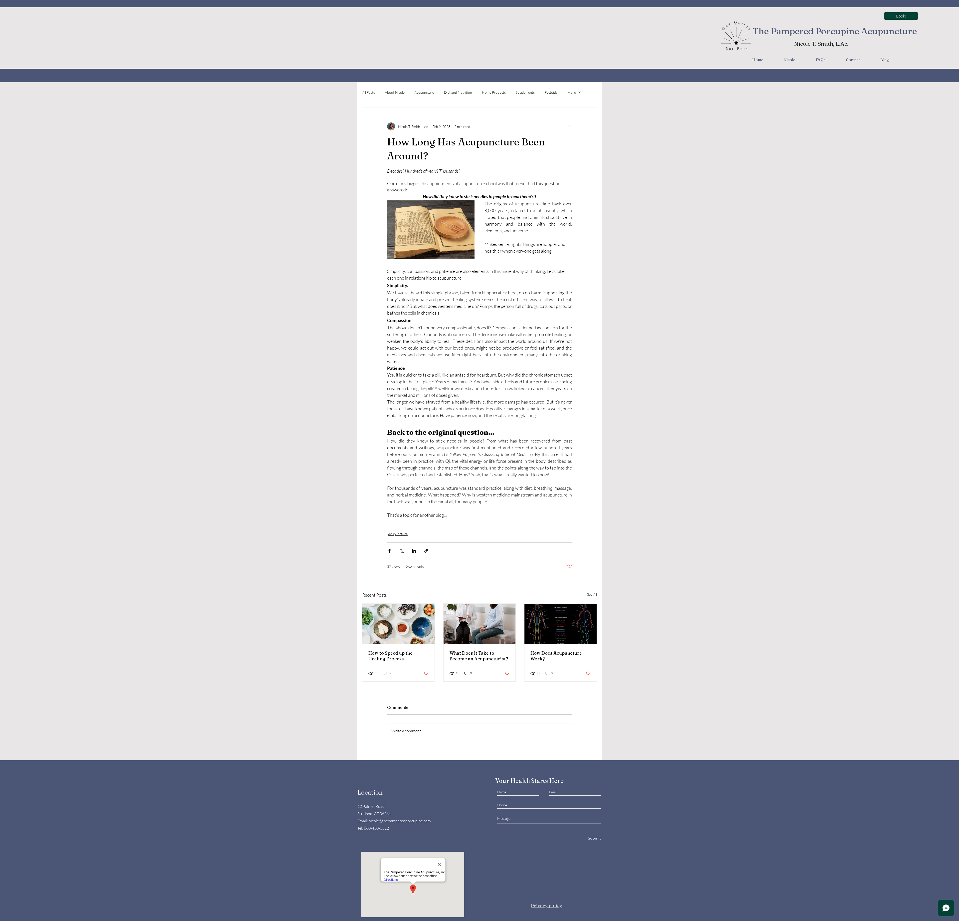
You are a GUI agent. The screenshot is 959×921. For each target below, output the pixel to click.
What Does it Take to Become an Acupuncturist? (479, 656)
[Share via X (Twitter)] (401, 550)
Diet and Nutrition (458, 92)
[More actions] (569, 126)
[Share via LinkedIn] (414, 550)
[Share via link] (426, 550)
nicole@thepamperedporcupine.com (400, 820)
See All (592, 594)
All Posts (368, 92)
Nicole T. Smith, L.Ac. (821, 43)
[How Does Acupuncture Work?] (560, 624)
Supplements (525, 92)
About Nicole (395, 92)
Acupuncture (424, 92)
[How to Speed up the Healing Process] (398, 624)
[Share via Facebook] (389, 550)
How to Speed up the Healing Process (390, 656)
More (571, 92)
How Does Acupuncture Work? (556, 656)
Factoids (551, 92)
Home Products (494, 92)
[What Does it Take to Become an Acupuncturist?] (480, 624)
